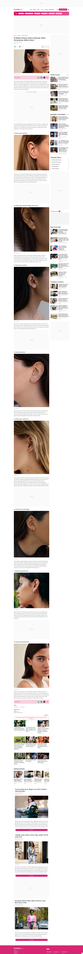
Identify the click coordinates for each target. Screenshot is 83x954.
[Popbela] (19, 9)
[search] (57, 9)
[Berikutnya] (49, 775)
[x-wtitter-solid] (44, 78)
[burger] (68, 9)
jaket (17, 868)
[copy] (47, 78)
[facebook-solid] (41, 78)
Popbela (29, 871)
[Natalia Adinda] (15, 712)
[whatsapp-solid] (38, 78)
